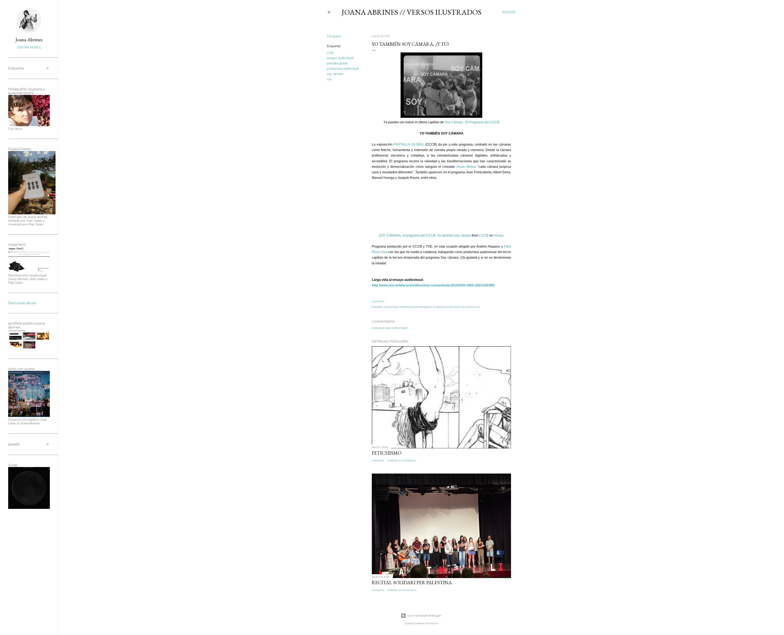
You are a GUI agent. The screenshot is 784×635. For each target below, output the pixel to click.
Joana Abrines (29, 39)
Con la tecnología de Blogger (424, 615)
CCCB (484, 235)
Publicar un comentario (390, 327)
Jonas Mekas (466, 166)
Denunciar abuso (22, 303)
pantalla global (337, 63)
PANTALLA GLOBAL (408, 144)
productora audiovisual (343, 68)
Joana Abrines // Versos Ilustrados (411, 12)
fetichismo (386, 453)
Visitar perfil (29, 47)
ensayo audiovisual (340, 58)
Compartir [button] (334, 36)
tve (329, 79)
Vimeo (498, 235)
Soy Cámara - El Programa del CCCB (472, 122)
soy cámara (335, 74)
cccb (330, 52)
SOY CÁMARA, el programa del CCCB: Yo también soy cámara (425, 235)
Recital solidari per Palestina (412, 582)
